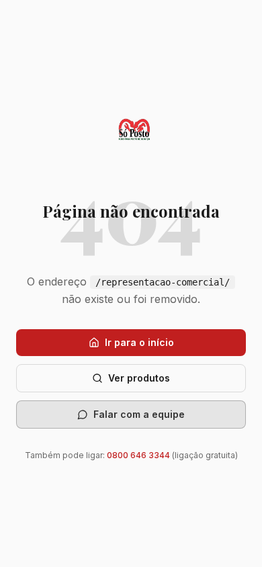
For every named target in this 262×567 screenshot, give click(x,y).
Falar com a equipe (139, 414)
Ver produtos (139, 378)
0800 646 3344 (138, 455)
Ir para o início (139, 342)
